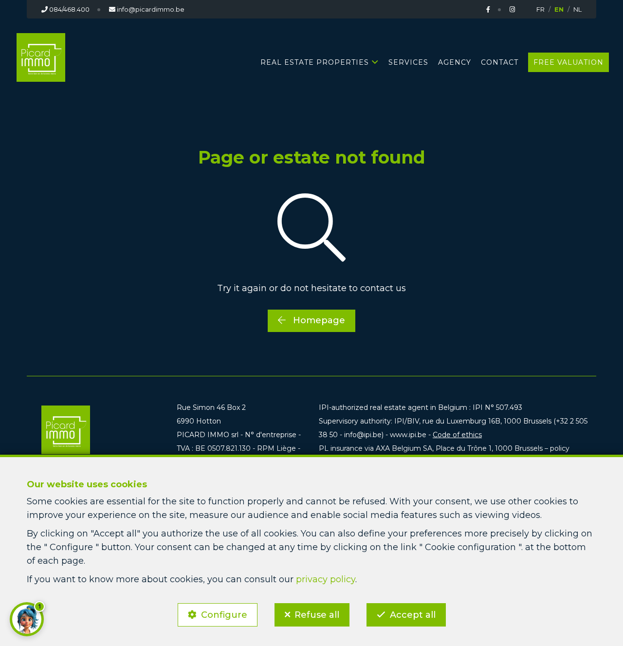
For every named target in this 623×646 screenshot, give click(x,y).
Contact (499, 62)
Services (408, 62)
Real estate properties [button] (314, 62)
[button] (27, 619)
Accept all (413, 614)
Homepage (318, 320)
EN (559, 9)
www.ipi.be (408, 434)
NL (577, 9)
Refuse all (316, 614)
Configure (224, 614)
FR (540, 9)
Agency (454, 62)
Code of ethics (457, 434)
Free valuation (568, 62)
